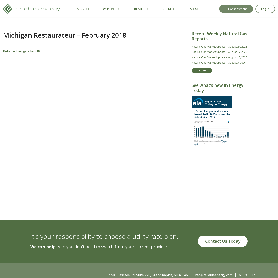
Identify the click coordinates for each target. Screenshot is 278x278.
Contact (193, 9)
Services (84, 9)
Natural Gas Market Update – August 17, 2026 (219, 52)
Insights (168, 9)
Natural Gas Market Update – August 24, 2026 (219, 46)
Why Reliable (114, 9)
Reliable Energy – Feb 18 (21, 51)
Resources (143, 9)
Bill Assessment (236, 9)
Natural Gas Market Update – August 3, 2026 (219, 62)
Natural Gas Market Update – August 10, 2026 (219, 57)
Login (265, 9)
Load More (202, 70)
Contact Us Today (223, 241)
